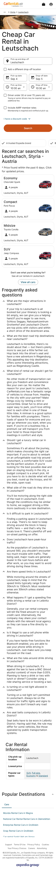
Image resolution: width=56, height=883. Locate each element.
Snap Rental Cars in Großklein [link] (18, 830)
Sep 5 (39, 78)
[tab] (7, 804)
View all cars (28, 282)
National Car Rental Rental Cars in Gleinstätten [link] (26, 819)
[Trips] (43, 4)
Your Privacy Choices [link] (17, 848)
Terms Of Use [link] (20, 844)
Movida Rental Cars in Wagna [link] (18, 813)
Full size (36, 773)
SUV (28, 773)
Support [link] (8, 844)
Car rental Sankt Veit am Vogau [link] (19, 836)
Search (28, 128)
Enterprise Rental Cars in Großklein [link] (20, 825)
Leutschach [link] (23, 12)
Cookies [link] (45, 844)
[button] (28, 119)
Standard (43, 775)
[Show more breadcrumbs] (4, 12)
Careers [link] (31, 848)
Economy (31, 775)
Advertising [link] (42, 848)
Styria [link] (12, 12)
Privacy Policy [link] (33, 844)
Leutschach (17, 62)
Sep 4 (14, 78)
